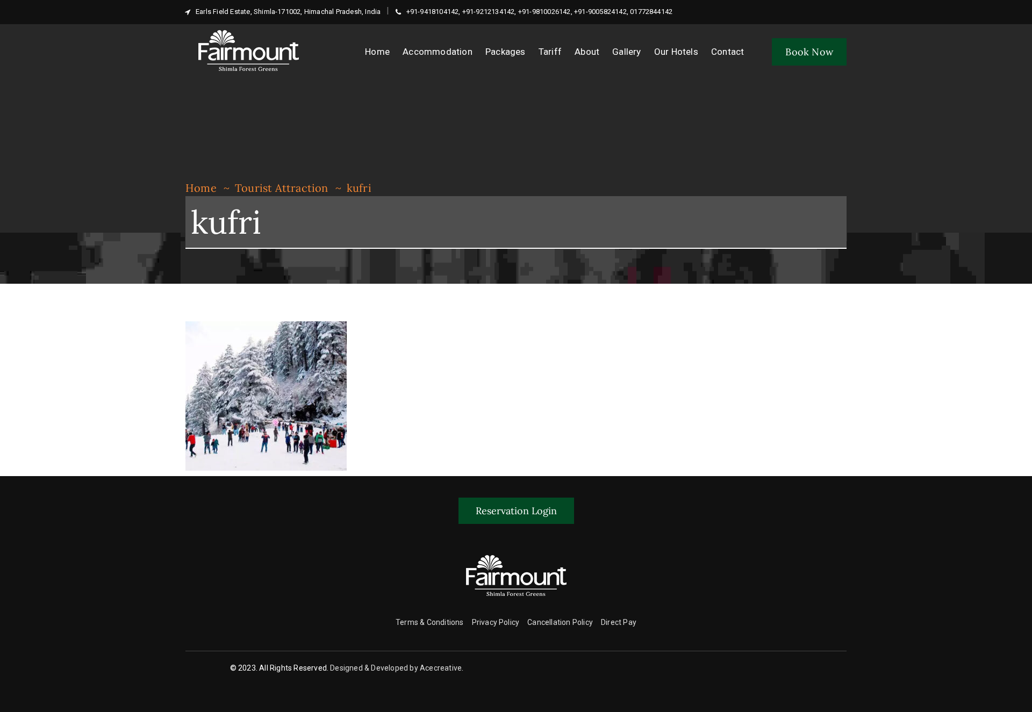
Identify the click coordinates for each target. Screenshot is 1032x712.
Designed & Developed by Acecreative (396, 668)
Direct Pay (618, 622)
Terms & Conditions (430, 622)
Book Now (809, 52)
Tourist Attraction (281, 188)
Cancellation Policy (560, 622)
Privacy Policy (496, 622)
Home (201, 188)
